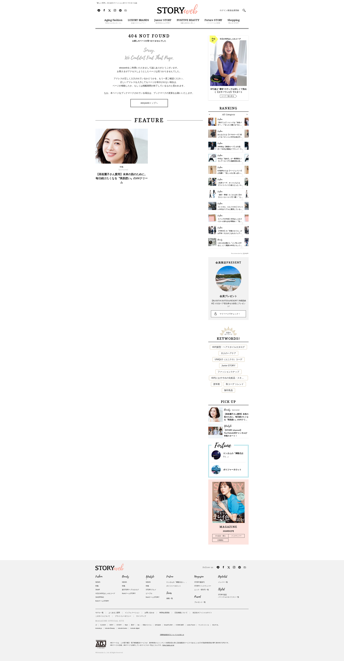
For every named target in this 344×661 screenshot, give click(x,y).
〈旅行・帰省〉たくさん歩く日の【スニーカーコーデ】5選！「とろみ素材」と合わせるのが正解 (230, 197)
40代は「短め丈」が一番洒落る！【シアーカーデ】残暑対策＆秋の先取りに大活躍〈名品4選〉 (230, 161)
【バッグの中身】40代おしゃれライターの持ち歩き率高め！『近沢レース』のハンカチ (230, 221)
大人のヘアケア (228, 353)
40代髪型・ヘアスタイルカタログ (228, 347)
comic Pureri (191, 625)
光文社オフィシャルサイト (202, 613)
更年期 (216, 384)
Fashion (98, 577)
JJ (96, 625)
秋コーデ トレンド (235, 384)
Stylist (221, 589)
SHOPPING (99, 597)
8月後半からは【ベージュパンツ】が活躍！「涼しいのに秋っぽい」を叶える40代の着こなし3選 (230, 173)
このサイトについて (102, 616)
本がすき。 (216, 625)
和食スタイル (147, 625)
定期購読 (220, 540)
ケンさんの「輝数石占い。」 (176, 582)
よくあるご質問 (114, 613)
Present (197, 597)
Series (169, 593)
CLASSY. (103, 625)
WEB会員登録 (164, 613)
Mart (126, 625)
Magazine (199, 577)
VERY (111, 625)
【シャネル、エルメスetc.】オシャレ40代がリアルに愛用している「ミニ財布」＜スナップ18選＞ (230, 209)
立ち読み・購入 (220, 536)
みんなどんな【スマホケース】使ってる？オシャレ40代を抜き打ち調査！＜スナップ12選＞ (230, 137)
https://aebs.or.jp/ (168, 645)
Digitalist (222, 577)
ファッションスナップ (228, 372)
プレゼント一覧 (200, 602)
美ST (132, 625)
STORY (119, 625)
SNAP (97, 590)
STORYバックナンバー (202, 586)
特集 (97, 586)
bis (138, 625)
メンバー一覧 (223, 582)
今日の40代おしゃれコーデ (105, 593)
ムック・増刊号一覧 (201, 590)
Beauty (125, 577)
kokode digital (134, 628)
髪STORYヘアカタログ (130, 590)
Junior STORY (228, 365)
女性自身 (158, 625)
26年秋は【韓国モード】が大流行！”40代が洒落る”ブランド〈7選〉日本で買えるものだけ (229, 149)
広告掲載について (181, 613)
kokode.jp (98, 628)
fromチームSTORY (102, 601)
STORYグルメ (151, 590)
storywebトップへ (149, 103)
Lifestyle (150, 577)
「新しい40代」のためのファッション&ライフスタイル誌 (116, 3)
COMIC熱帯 (180, 625)
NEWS (97, 582)
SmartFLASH (168, 625)
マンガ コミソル (203, 625)
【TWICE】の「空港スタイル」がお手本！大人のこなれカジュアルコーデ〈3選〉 (230, 233)
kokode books (122, 628)
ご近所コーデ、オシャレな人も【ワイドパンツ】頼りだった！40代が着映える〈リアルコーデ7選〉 (230, 185)
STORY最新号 (199, 582)
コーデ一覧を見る (227, 96)
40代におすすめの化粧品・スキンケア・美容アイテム (229, 378)
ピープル (149, 593)
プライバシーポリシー (123, 616)
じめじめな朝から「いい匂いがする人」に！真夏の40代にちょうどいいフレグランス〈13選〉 (230, 245)
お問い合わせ (149, 613)
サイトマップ (141, 616)
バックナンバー (236, 536)
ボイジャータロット (232, 469)
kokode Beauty (110, 628)
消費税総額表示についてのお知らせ (172, 634)
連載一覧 (169, 598)
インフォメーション (132, 613)
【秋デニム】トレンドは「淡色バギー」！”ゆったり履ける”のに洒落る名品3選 (230, 125)
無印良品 (228, 390)
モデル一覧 (99, 613)
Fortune (169, 577)
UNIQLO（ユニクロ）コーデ (228, 359)
